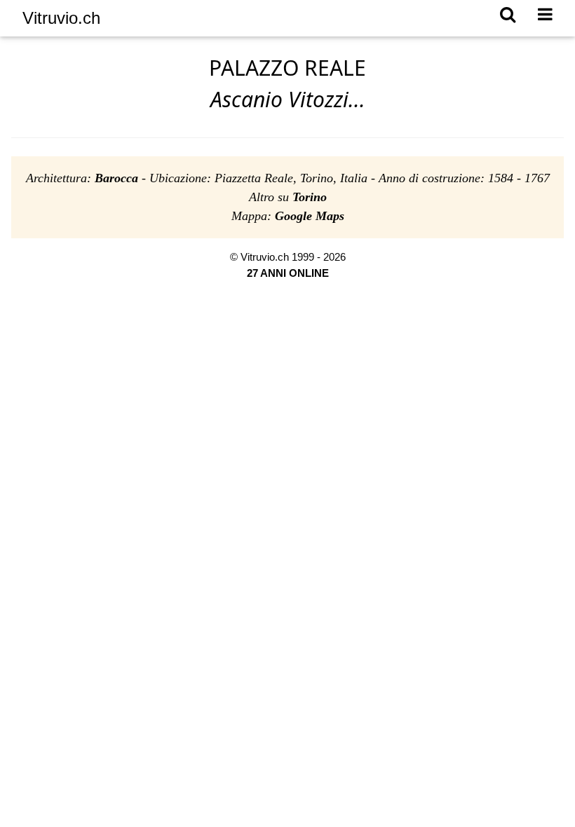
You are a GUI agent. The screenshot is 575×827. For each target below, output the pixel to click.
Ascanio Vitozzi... (287, 99)
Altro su (288, 197)
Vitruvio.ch (61, 17)
